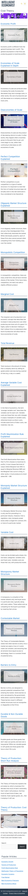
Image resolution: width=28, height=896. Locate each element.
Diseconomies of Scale (11, 110)
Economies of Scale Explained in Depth (10, 64)
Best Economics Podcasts (10, 880)
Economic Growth (7, 862)
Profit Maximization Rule (9, 868)
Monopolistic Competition (13, 252)
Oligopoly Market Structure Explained (13, 204)
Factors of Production (8, 865)
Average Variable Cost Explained (11, 383)
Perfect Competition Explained (10, 157)
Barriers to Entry (8, 665)
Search (3, 843)
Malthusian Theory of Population (12, 871)
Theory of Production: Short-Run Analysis (11, 759)
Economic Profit (8, 24)
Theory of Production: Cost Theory (14, 808)
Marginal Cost (7, 294)
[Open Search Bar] (21, 4)
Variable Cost (7, 532)
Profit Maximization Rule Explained (12, 435)
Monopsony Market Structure (10, 572)
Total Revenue (7, 343)
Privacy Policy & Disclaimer (17, 893)
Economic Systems (7, 874)
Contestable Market (10, 618)
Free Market (5, 877)
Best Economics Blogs (8, 884)
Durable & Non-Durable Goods (12, 715)
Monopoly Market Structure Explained (14, 486)
